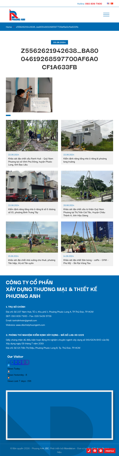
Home (9, 26)
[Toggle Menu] (106, 15)
